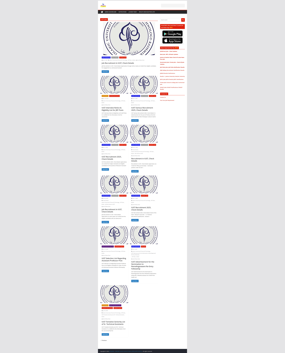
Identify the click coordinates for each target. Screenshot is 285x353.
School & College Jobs (172, 82)
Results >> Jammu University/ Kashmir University (172, 76)
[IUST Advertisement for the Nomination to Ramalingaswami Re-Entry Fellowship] (144, 235)
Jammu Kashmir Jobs (110, 12)
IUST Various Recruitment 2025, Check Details (142, 108)
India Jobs (143, 246)
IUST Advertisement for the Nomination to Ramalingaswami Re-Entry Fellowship (143, 254)
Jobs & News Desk (140, 60)
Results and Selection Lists (147, 12)
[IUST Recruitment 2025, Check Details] (114, 133)
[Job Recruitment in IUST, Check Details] (129, 38)
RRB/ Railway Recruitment (166, 70)
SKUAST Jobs (163, 87)
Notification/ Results (179, 70)
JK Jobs (133, 60)
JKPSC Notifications (178, 79)
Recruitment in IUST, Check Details (142, 159)
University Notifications (107, 308)
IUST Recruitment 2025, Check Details (111, 157)
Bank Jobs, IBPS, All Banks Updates (169, 54)
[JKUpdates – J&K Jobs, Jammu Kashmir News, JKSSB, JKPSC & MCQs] (102, 12)
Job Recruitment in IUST (110, 204)
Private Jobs (163, 82)
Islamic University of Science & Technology (118, 60)
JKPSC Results (169, 79)
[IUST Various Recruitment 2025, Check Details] (144, 85)
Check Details (135, 149)
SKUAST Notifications (172, 87)
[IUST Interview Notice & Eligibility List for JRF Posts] (114, 85)
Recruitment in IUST (139, 153)
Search (183, 20)
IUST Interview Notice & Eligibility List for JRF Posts (112, 108)
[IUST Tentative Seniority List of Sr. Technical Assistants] (114, 294)
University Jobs (123, 57)
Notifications (122, 12)
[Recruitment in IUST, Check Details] (144, 133)
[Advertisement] (173, 5)
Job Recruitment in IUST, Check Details (118, 63)
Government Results (119, 246)
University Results (117, 308)
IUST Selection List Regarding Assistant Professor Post (114, 259)
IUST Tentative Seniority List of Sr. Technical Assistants (113, 314)
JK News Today (133, 12)
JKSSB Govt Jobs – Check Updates (168, 51)
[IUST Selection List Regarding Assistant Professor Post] (114, 235)
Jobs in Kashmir (115, 57)
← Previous (103, 340)
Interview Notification (114, 95)
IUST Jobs (130, 60)
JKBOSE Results (164, 73)
